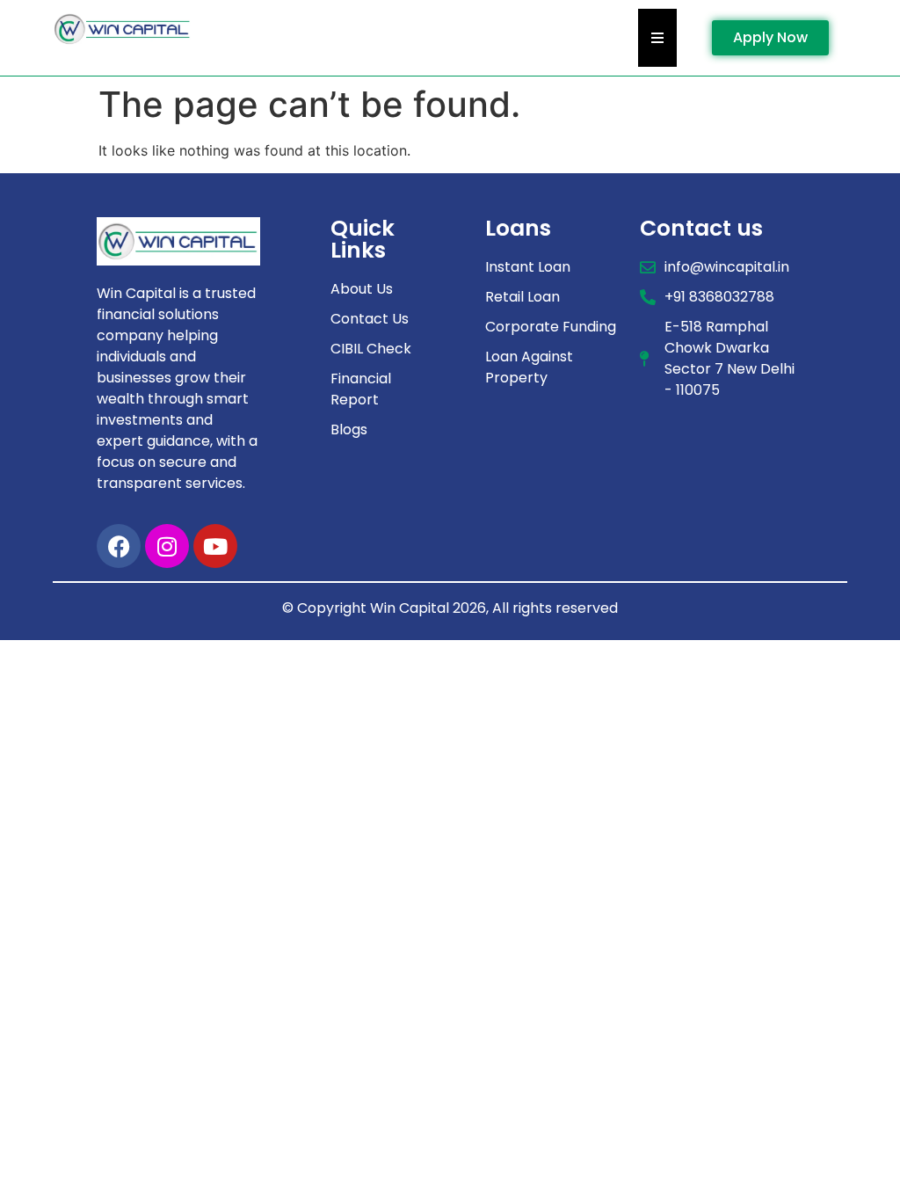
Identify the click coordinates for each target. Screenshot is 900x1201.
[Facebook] (119, 546)
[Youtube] (215, 546)
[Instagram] (167, 546)
